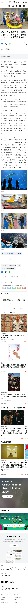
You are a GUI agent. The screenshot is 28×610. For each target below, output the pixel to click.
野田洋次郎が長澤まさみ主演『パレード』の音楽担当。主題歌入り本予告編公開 (13, 396)
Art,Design (9, 567)
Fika (2, 575)
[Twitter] (9, 6)
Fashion (25, 569)
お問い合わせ (17, 599)
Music (3, 567)
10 (25, 288)
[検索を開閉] (24, 2)
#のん (19, 265)
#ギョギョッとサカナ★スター (8, 268)
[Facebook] (16, 6)
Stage (23, 567)
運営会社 (16, 594)
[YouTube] (20, 6)
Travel (19, 569)
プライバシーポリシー (5, 602)
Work (15, 569)
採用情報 (3, 597)
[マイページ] (2, 2)
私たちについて (4, 594)
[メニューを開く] (26, 2)
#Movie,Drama (12, 265)
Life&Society (8, 569)
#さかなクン (4, 265)
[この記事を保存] (25, 43)
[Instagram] (13, 6)
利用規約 (16, 602)
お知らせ (3, 599)
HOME (2, 308)
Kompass (7, 575)
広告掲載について (17, 597)
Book (2, 569)
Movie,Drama (8, 308)
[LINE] (24, 6)
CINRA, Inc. (7, 582)
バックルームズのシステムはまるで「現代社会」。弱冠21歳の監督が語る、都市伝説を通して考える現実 (12, 465)
